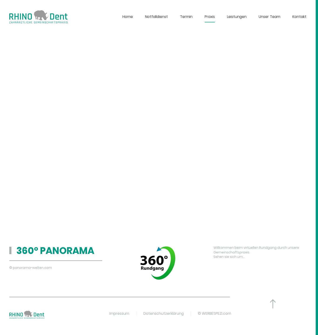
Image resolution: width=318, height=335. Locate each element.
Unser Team (269, 16)
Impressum (119, 313)
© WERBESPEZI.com (214, 313)
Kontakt (299, 16)
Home (127, 16)
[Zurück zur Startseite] (38, 16)
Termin (186, 16)
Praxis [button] (210, 16)
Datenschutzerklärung (163, 313)
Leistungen (237, 16)
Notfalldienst (156, 16)
